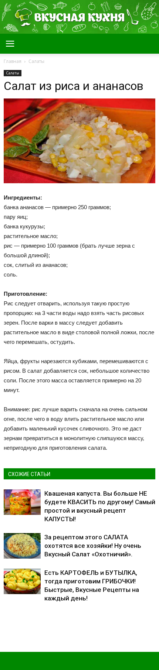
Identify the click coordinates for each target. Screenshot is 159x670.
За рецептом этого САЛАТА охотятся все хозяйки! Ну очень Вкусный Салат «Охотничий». (92, 545)
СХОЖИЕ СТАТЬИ (29, 474)
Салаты (12, 73)
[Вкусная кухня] (79, 17)
